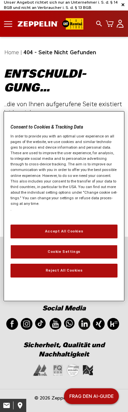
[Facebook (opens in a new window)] (12, 323)
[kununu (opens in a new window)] (113, 323)
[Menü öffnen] (8, 23)
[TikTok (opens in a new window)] (40, 323)
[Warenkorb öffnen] (108, 24)
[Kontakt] (6, 405)
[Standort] (19, 405)
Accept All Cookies (64, 231)
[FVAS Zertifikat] (88, 370)
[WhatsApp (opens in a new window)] (69, 323)
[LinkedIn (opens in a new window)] (84, 323)
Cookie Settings (64, 251)
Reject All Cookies (64, 270)
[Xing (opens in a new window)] (99, 323)
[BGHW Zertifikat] (73, 370)
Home (12, 52)
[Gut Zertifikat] (40, 370)
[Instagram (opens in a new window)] (26, 323)
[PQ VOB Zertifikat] (58, 370)
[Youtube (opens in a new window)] (55, 323)
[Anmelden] (119, 24)
